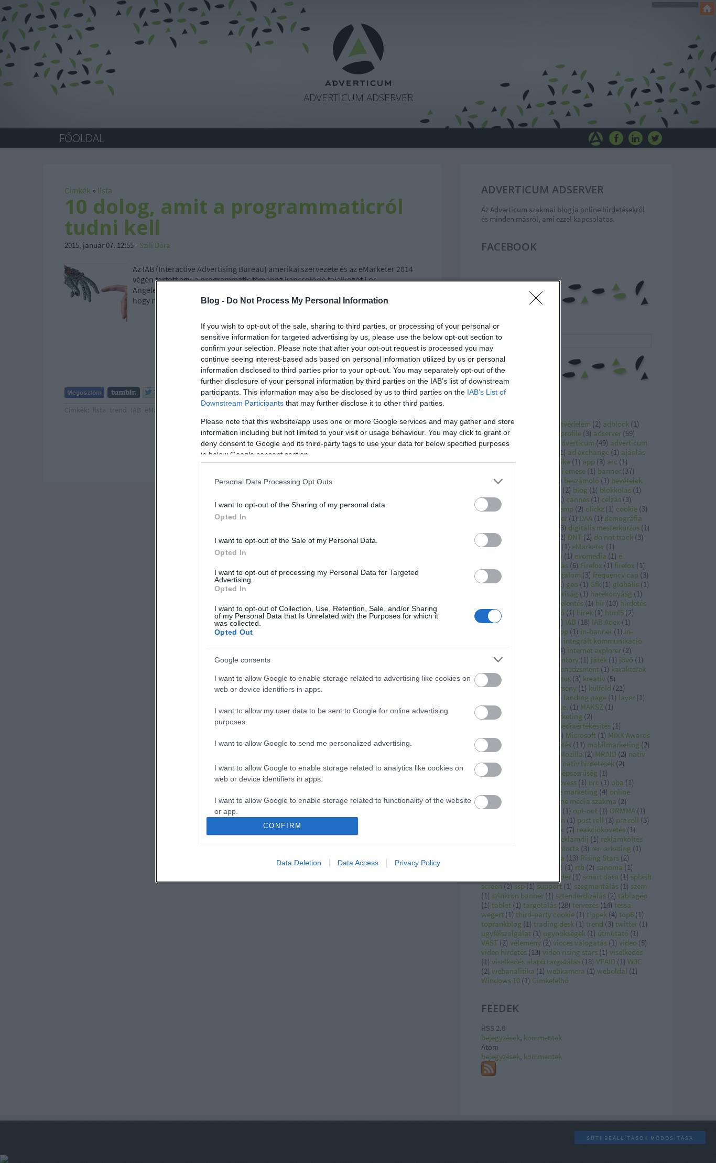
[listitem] (358, 481)
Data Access (358, 862)
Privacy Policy (417, 862)
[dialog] (358, 581)
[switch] (488, 504)
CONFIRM (282, 826)
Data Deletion (298, 862)
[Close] (539, 301)
